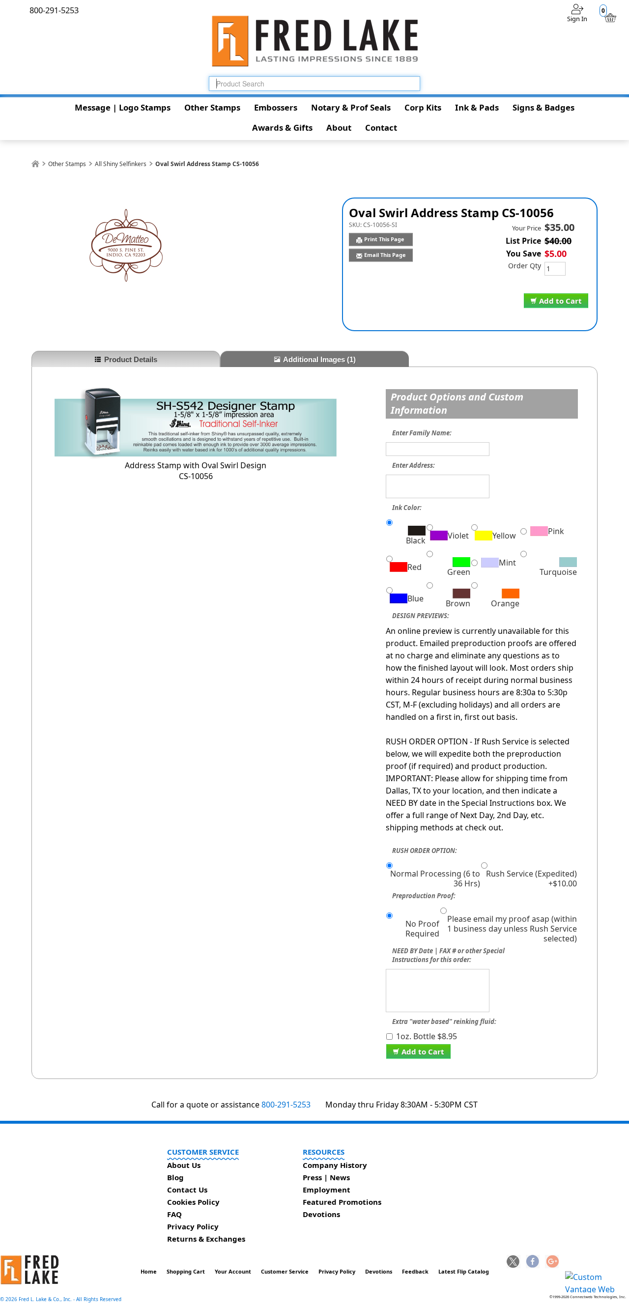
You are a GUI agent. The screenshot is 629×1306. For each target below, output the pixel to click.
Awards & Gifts (282, 127)
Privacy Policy (193, 1226)
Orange (505, 603)
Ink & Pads (477, 107)
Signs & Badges (543, 107)
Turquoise (558, 572)
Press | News (326, 1177)
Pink (556, 531)
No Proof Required (422, 928)
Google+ (552, 1262)
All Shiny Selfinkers (120, 164)
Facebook (533, 1262)
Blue (415, 598)
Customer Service (285, 1271)
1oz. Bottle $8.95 (426, 1036)
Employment (326, 1189)
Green (458, 572)
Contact (381, 127)
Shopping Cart (186, 1271)
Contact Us (187, 1189)
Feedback (415, 1271)
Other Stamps (212, 107)
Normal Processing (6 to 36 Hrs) (435, 878)
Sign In (577, 18)
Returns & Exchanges (206, 1239)
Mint (507, 563)
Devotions (321, 1214)
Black (415, 540)
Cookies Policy (193, 1202)
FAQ (174, 1214)
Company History (335, 1165)
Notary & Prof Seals (351, 107)
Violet (458, 535)
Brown (458, 603)
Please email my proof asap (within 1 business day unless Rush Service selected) (512, 928)
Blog (175, 1177)
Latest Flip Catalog (463, 1271)
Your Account (233, 1271)
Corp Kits (422, 107)
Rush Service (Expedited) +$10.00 (531, 878)
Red (414, 567)
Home (149, 1271)
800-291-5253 (286, 1104)
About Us (183, 1165)
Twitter (513, 1262)
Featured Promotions (342, 1202)
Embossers (275, 107)
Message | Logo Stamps (123, 107)
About (338, 127)
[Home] (35, 164)
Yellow (504, 535)
